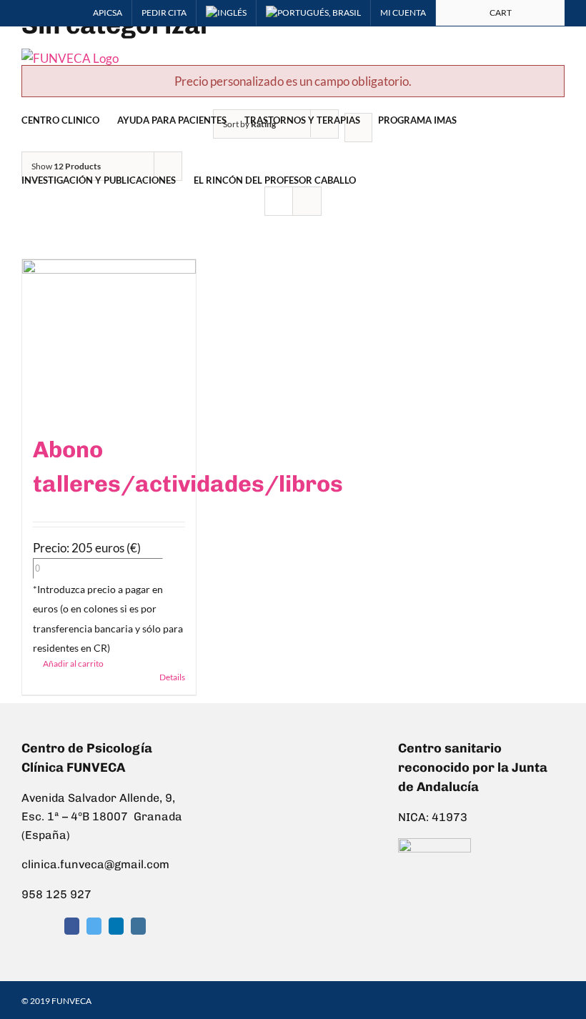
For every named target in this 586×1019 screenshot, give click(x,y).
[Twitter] (93, 926)
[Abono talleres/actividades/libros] (109, 338)
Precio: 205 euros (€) (87, 547)
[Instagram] (138, 926)
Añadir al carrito (73, 663)
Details (172, 677)
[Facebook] (71, 926)
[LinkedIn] (116, 926)
